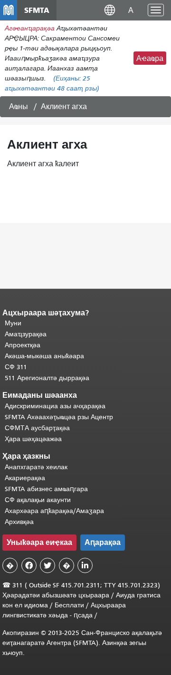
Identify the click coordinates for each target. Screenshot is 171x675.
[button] (109, 10)
